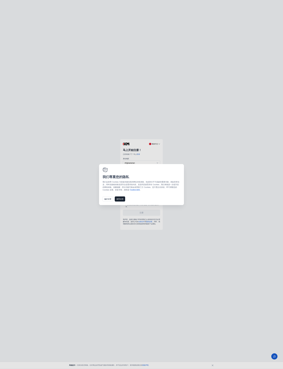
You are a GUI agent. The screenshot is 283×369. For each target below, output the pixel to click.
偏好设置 (107, 199)
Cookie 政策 (135, 190)
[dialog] (141, 184)
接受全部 (119, 199)
